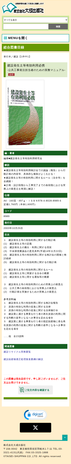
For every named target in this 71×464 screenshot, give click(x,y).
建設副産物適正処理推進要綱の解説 (23, 359)
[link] (35, 414)
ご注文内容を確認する (37, 390)
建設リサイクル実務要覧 (17, 351)
